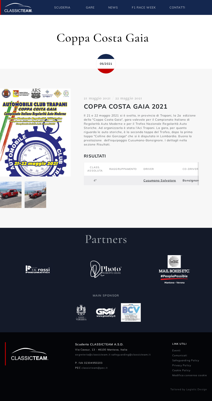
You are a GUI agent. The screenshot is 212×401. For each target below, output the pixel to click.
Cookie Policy (181, 370)
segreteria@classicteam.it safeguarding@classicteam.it (113, 354)
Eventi (176, 350)
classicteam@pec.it (95, 367)
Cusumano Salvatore (159, 180)
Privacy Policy (181, 365)
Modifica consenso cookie (189, 375)
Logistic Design (196, 389)
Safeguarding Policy (185, 360)
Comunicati (179, 355)
